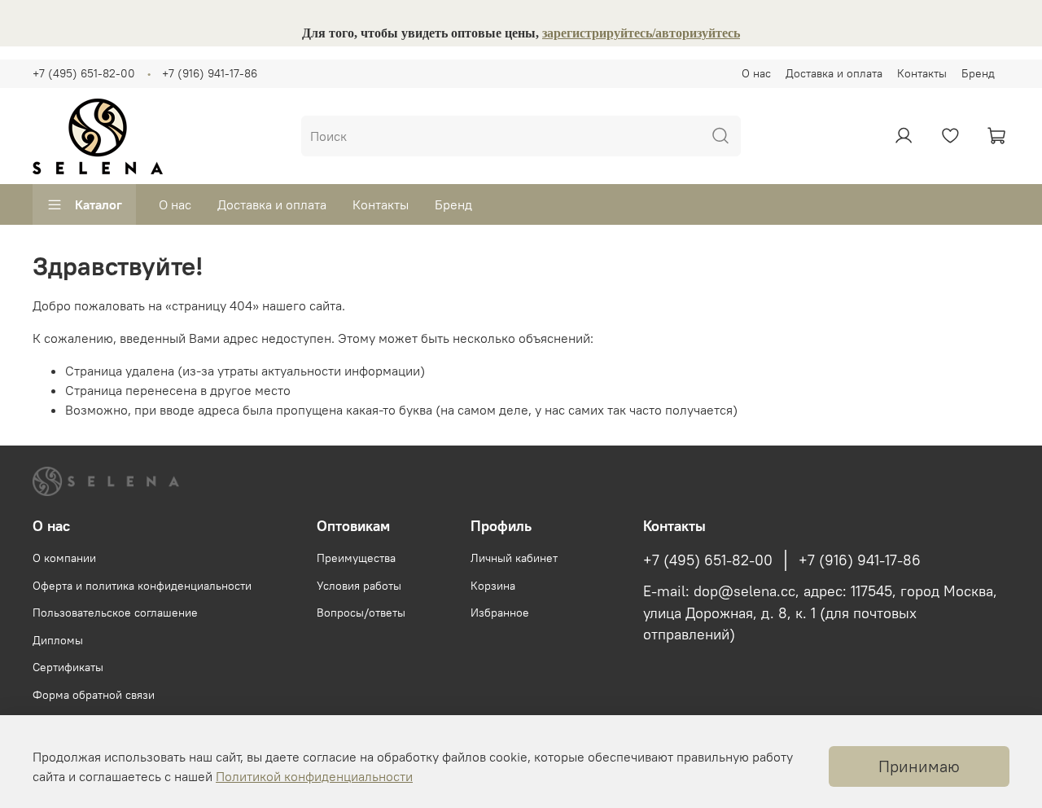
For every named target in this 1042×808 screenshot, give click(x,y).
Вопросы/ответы (361, 612)
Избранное (500, 612)
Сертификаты (68, 667)
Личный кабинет (514, 558)
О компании (64, 558)
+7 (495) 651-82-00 (84, 73)
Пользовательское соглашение (115, 612)
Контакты (922, 73)
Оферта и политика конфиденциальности (142, 585)
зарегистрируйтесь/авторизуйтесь (641, 33)
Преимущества (356, 558)
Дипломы (58, 640)
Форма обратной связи (94, 694)
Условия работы (359, 585)
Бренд (978, 73)
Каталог (98, 204)
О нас (756, 73)
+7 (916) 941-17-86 (209, 73)
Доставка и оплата (834, 73)
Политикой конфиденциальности (314, 776)
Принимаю (919, 766)
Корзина (493, 585)
